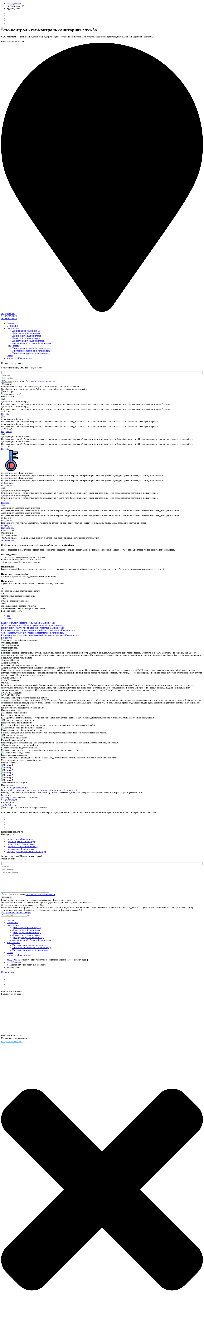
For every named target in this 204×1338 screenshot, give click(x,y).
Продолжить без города (12, 1041)
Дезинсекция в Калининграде (26, 331)
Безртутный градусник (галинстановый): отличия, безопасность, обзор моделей (39, 790)
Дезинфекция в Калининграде (26, 336)
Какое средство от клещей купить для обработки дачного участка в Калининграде (40, 635)
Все (8, 615)
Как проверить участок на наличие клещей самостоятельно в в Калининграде (38, 630)
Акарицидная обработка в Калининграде (31, 343)
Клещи (10, 618)
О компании (12, 326)
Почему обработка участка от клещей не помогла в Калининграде (32, 628)
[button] (28, 915)
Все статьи (6, 795)
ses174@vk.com (14, 3)
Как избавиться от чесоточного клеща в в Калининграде (28, 623)
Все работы (6, 638)
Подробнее (6, 414)
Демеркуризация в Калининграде (28, 341)
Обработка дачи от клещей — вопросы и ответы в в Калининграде (33, 625)
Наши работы (13, 346)
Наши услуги (13, 328)
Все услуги (6, 525)
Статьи (10, 356)
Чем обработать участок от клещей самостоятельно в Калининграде (33, 633)
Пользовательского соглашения (40, 381)
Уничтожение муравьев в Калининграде (31, 353)
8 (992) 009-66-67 (9, 316)
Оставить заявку (9, 318)
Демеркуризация (20, 787)
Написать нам (7, 528)
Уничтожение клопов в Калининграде (30, 348)
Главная (10, 323)
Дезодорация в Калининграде (26, 338)
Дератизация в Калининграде (26, 333)
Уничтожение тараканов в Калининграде (31, 351)
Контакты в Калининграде (19, 358)
